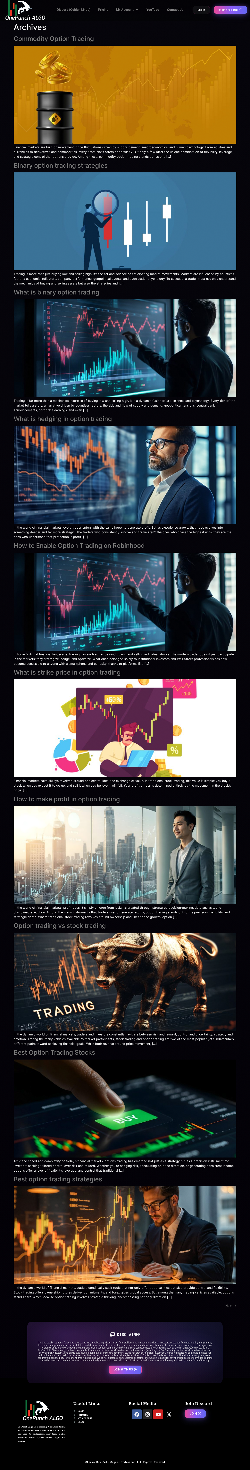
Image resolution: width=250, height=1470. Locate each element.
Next (230, 1306)
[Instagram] (147, 1414)
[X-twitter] (169, 1414)
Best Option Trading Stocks (54, 1052)
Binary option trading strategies (61, 165)
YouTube (152, 10)
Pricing (103, 10)
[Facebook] (137, 1414)
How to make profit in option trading (67, 799)
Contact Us (175, 10)
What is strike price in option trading (67, 672)
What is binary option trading (56, 292)
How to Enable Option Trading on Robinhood (79, 545)
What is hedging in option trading (63, 419)
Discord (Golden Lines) (73, 10)
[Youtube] (158, 1414)
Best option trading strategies (58, 1179)
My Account (125, 10)
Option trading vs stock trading (60, 925)
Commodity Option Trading (54, 39)
